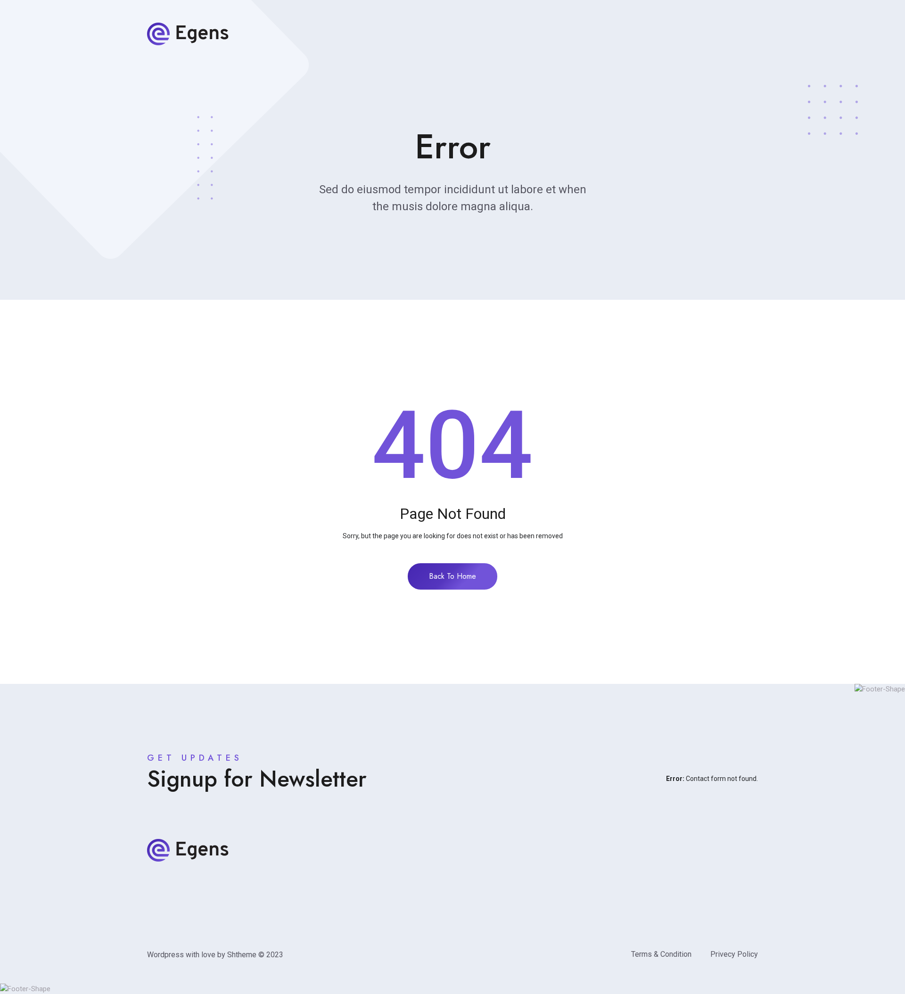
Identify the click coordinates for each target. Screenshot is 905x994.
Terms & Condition (661, 954)
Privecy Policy (734, 954)
